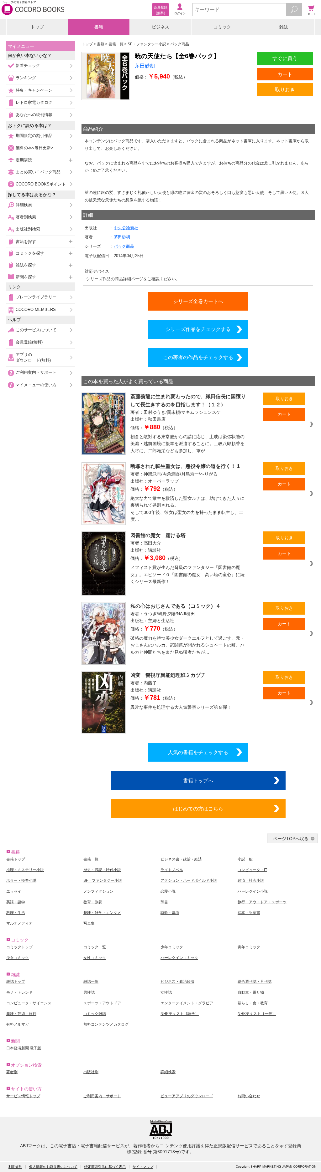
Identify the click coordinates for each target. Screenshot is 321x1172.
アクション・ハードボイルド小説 (188, 880)
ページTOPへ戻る (290, 838)
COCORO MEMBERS (36, 309)
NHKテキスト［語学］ (179, 1014)
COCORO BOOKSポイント (41, 184)
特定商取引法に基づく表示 (105, 1167)
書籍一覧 (90, 859)
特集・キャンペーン (34, 90)
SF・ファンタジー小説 (102, 880)
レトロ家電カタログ (34, 102)
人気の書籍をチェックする (198, 752)
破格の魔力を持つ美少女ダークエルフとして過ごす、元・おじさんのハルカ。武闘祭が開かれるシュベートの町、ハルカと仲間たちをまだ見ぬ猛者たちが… (187, 645)
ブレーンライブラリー (36, 297)
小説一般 (245, 859)
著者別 (12, 1072)
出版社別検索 (28, 229)
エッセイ (13, 891)
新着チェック (28, 65)
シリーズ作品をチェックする (198, 329)
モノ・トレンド (19, 992)
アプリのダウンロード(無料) (33, 357)
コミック (222, 26)
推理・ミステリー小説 (25, 870)
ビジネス (160, 26)
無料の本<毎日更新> (34, 147)
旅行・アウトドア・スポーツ (262, 902)
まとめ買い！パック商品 (38, 172)
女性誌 (166, 992)
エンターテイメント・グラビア (186, 1003)
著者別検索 (26, 217)
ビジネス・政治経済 (177, 981)
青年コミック (249, 947)
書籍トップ (15, 859)
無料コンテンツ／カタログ (106, 1024)
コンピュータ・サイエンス (28, 1003)
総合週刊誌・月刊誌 (254, 981)
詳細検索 (24, 204)
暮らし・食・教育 (253, 1003)
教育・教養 (92, 902)
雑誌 (283, 26)
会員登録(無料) (29, 342)
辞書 (164, 902)
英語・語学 (15, 902)
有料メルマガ (17, 1024)
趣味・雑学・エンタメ (102, 913)
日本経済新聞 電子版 (23, 1048)
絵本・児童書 (249, 913)
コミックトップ (19, 947)
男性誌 (89, 992)
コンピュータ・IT (252, 870)
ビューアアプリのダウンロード (186, 1096)
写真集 (89, 923)
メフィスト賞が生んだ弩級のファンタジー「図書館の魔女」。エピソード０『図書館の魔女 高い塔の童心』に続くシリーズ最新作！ (187, 574)
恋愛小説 (168, 891)
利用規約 (15, 1167)
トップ (37, 26)
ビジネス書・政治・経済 (181, 859)
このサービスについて (36, 329)
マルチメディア (19, 923)
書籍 (98, 26)
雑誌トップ (15, 981)
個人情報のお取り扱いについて (53, 1167)
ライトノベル (171, 870)
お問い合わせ (249, 1096)
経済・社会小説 (251, 880)
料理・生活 (15, 913)
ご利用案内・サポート (36, 372)
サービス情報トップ (23, 1096)
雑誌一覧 (90, 981)
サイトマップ (143, 1167)
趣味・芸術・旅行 (21, 1014)
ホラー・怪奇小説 (21, 880)
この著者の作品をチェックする (198, 357)
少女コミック (17, 958)
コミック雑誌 (94, 1014)
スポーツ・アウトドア (102, 1003)
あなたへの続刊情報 (34, 114)
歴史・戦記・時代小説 (102, 870)
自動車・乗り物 (251, 992)
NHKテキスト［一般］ (257, 1014)
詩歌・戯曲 (169, 913)
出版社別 (90, 1072)
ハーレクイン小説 (253, 891)
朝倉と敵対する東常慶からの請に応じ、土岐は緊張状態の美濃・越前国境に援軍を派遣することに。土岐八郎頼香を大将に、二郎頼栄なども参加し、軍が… (187, 443)
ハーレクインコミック (179, 958)
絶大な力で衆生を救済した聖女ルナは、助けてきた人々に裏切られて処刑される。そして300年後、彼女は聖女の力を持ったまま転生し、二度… (187, 509)
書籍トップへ (198, 780)
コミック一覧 (94, 947)
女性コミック (94, 958)
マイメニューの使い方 (36, 385)
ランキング (26, 77)
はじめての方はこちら (198, 808)
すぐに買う (284, 58)
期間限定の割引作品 (34, 135)
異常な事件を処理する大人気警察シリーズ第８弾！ (180, 707)
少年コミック (171, 947)
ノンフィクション (98, 891)
